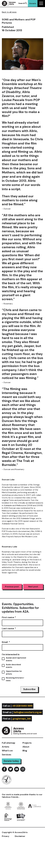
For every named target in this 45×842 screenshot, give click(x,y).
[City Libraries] (34, 805)
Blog (24, 750)
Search (21, 3)
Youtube (16, 769)
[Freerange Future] (8, 817)
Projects (27, 742)
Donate (32, 3)
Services (6, 754)
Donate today (11, 760)
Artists (5, 746)
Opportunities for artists (14, 672)
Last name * (9, 628)
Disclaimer (20, 836)
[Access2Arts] (22, 730)
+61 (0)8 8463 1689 (22, 705)
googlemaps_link (22, 718)
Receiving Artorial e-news (15, 679)
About (25, 746)
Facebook (4, 769)
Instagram (22, 769)
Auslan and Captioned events (16, 659)
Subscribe (29, 689)
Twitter (10, 769)
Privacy (5, 836)
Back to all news (9, 12)
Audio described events (13, 665)
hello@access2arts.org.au (28, 712)
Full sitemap (8, 742)
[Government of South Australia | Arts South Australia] (21, 805)
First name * (9, 617)
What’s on (7, 750)
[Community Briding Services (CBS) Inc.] (20, 817)
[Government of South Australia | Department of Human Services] (8, 805)
